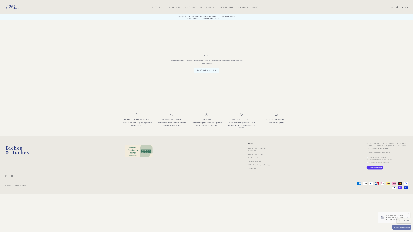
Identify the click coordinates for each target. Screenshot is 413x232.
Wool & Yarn (175, 7)
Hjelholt (210, 7)
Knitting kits (158, 7)
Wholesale (252, 168)
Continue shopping (206, 70)
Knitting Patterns (193, 7)
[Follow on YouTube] (12, 176)
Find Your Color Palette (249, 7)
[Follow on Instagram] (6, 176)
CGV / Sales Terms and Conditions (259, 165)
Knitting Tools (226, 7)
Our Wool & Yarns (254, 158)
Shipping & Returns (254, 161)
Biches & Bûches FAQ (255, 154)
